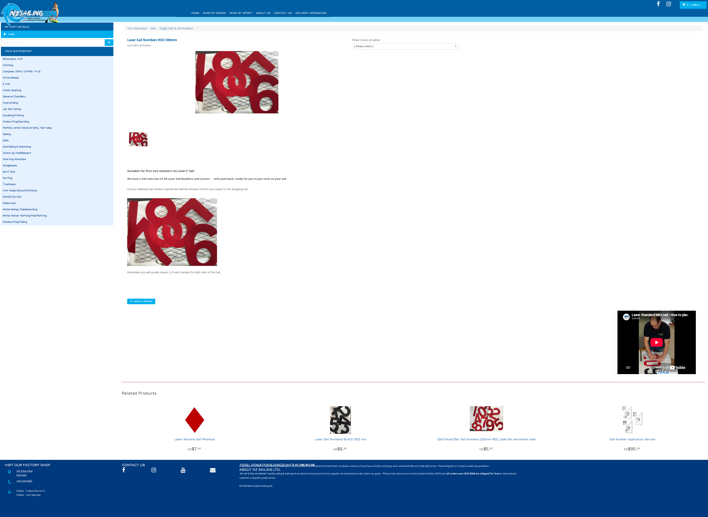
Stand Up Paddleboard (17, 153)
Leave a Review (142, 301)
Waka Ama (9, 203)
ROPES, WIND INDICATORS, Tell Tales (27, 128)
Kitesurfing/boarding (16, 122)
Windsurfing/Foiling (15, 222)
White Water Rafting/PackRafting (25, 216)
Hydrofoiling (10, 103)
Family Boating (12, 90)
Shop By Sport (231, 13)
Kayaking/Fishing (13, 115)
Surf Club (9, 172)
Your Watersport (137, 28)
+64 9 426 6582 (24, 481)
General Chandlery (14, 97)
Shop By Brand (210, 13)
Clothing (8, 65)
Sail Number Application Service (632, 439)
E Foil (6, 84)
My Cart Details (17, 27)
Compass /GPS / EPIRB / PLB (21, 71)
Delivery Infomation (288, 13)
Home (194, 13)
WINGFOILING (12, 197)
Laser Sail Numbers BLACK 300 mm (340, 439)
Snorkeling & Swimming (17, 147)
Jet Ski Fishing (12, 109)
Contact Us (265, 13)
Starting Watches (14, 159)
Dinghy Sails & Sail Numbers (176, 28)
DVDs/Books (11, 78)
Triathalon (9, 184)
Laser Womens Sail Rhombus (194, 439)
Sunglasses (10, 165)
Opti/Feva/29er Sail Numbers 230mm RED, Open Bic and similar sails (486, 439)
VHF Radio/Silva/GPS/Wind (20, 191)
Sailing (7, 134)
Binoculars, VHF (13, 59)
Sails (6, 140)
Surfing (7, 178)
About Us (249, 13)
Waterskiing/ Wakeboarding (20, 209)
